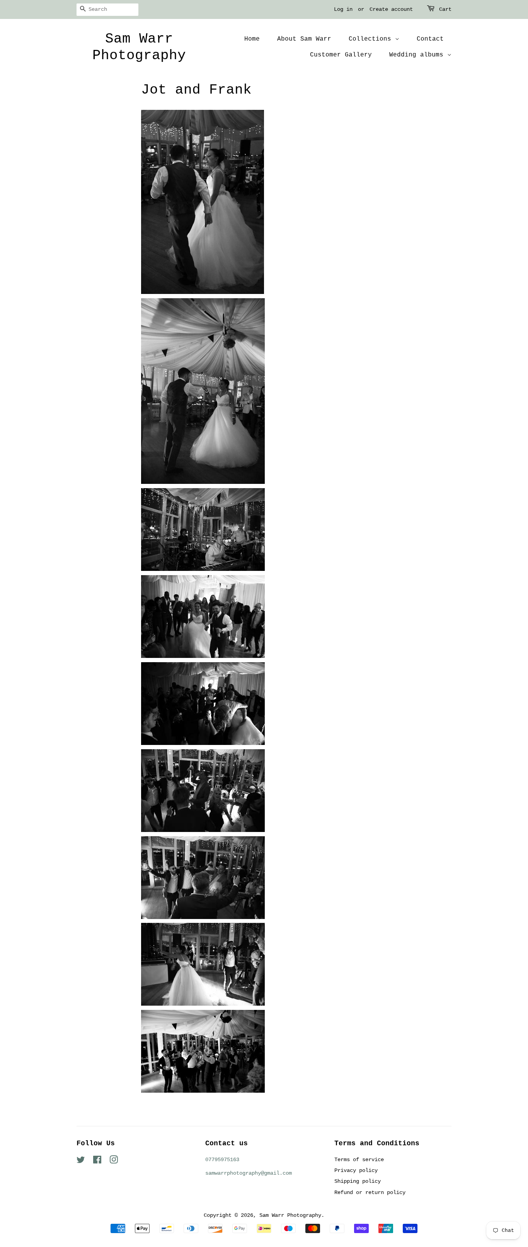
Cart (445, 9)
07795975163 (222, 1159)
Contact (430, 39)
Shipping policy (357, 1181)
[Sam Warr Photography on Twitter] (81, 1161)
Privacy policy (356, 1170)
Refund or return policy (369, 1192)
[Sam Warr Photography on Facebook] (97, 1161)
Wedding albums (418, 54)
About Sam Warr (304, 39)
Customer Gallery (341, 54)
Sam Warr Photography (139, 47)
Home (252, 39)
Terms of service (359, 1159)
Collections (372, 39)
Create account (391, 9)
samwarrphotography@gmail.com (248, 1173)
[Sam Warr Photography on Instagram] (113, 1161)
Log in (343, 9)
